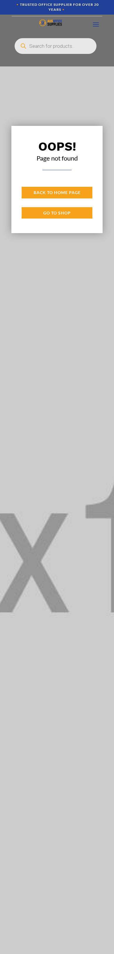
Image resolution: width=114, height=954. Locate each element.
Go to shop (57, 212)
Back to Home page (57, 192)
